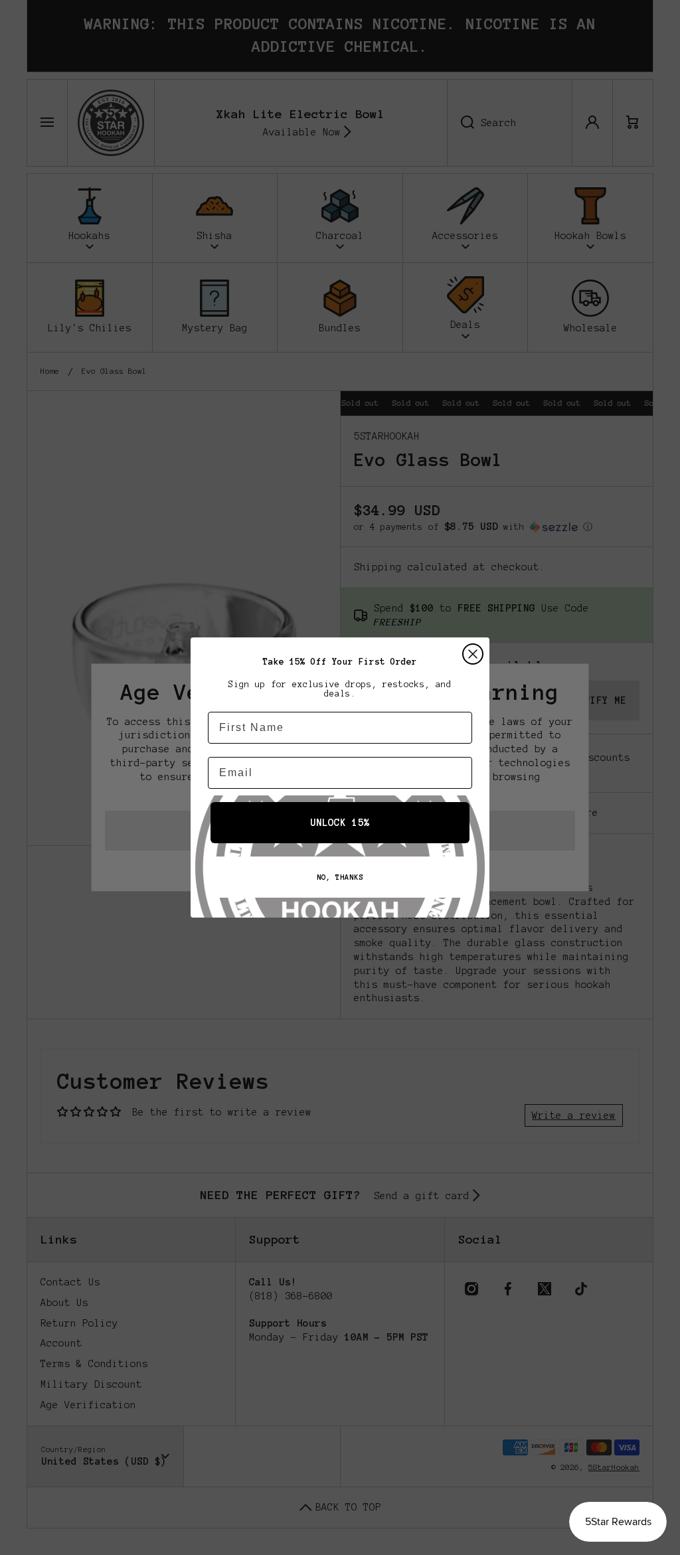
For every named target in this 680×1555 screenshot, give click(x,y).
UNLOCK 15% (340, 822)
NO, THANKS (340, 877)
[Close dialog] (473, 654)
